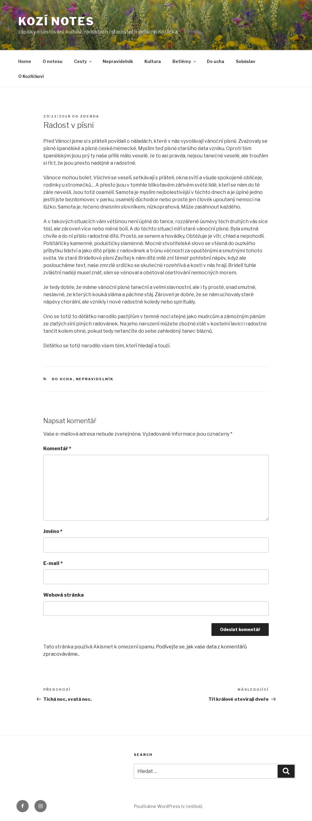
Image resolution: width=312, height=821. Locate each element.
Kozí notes (56, 21)
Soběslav (245, 61)
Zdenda (89, 116)
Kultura (152, 61)
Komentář (57, 448)
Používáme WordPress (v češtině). (168, 806)
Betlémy (181, 61)
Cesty (80, 61)
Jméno (52, 531)
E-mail (53, 563)
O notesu (52, 61)
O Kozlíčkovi (31, 76)
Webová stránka (63, 595)
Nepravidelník (118, 61)
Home (24, 61)
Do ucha (215, 61)
